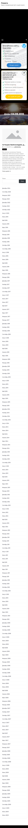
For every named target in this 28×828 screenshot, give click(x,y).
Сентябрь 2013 (6, 462)
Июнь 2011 (5, 559)
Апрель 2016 (5, 352)
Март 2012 (5, 527)
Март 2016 (5, 356)
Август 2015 (5, 380)
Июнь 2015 (5, 388)
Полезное (4, 149)
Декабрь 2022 (6, 202)
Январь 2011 (5, 576)
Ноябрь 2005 (6, 797)
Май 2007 (5, 733)
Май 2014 (5, 434)
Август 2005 (5, 808)
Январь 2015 (5, 405)
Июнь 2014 (5, 430)
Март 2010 (5, 612)
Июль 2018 (5, 256)
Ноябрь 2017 (5, 284)
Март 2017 (5, 313)
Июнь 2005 (5, 815)
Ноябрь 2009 (6, 626)
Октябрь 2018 (6, 245)
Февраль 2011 (6, 573)
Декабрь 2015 (6, 366)
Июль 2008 (5, 683)
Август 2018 (5, 252)
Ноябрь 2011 (5, 541)
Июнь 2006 (5, 772)
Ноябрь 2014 (5, 413)
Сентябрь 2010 (6, 591)
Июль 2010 (5, 598)
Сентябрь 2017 (6, 291)
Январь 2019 (5, 234)
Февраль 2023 (6, 195)
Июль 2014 (5, 427)
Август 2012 (5, 509)
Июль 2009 (5, 641)
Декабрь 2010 (6, 580)
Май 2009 (5, 648)
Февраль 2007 (6, 744)
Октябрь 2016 (6, 331)
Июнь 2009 (5, 644)
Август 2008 (5, 680)
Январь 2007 (6, 747)
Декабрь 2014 (6, 409)
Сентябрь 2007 (6, 719)
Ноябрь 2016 (5, 327)
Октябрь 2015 (6, 373)
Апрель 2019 (5, 224)
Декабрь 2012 (6, 494)
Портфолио (8, 61)
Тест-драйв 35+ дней (14, 96)
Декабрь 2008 (6, 665)
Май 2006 (5, 776)
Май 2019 (4, 220)
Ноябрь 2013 (5, 455)
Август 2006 (5, 765)
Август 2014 (5, 423)
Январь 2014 (5, 448)
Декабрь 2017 (6, 281)
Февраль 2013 (6, 487)
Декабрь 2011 (5, 537)
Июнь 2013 (5, 473)
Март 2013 (5, 484)
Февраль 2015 (6, 402)
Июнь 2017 (5, 302)
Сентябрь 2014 (6, 420)
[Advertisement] (14, 23)
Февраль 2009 (6, 658)
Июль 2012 (5, 512)
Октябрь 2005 (6, 801)
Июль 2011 (5, 555)
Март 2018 (5, 270)
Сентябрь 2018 (6, 249)
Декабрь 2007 (6, 708)
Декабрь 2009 (6, 623)
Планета (4, 3)
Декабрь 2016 (6, 324)
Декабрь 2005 (6, 794)
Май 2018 (5, 263)
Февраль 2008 (6, 701)
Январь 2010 (5, 619)
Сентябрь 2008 (6, 676)
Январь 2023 (6, 199)
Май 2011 (4, 562)
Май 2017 (5, 306)
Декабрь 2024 (6, 188)
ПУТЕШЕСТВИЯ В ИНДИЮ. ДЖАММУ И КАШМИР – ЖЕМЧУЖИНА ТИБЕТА (14, 145)
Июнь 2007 (5, 730)
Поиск (4, 178)
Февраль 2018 (6, 274)
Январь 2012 (5, 534)
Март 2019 (5, 227)
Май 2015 (5, 391)
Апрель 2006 (6, 779)
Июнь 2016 (5, 345)
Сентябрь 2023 (6, 192)
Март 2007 (5, 740)
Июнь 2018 (5, 259)
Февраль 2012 (6, 530)
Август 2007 (5, 722)
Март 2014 (5, 441)
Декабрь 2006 (6, 751)
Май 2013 (4, 477)
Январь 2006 (6, 790)
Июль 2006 (5, 769)
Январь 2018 (5, 277)
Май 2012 (4, 519)
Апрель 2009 (6, 651)
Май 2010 (5, 605)
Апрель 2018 (5, 267)
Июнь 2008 (5, 687)
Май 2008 (5, 690)
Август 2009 (5, 637)
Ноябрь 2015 (5, 370)
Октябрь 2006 (6, 758)
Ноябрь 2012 (5, 498)
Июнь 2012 (5, 516)
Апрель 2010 (5, 608)
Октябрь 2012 (6, 502)
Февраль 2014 (6, 445)
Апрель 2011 (5, 566)
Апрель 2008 (6, 694)
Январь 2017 (5, 320)
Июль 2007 (5, 726)
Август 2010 (5, 594)
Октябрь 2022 (6, 210)
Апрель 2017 (5, 309)
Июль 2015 (5, 384)
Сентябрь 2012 (6, 505)
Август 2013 (5, 466)
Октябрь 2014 (6, 416)
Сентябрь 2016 (6, 334)
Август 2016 (5, 338)
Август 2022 (5, 213)
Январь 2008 (6, 705)
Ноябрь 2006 (6, 754)
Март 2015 (5, 398)
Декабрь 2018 (6, 238)
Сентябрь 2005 (6, 804)
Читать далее (5, 171)
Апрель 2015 (5, 395)
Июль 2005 (5, 811)
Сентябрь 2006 (6, 762)
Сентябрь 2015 (6, 377)
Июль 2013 (5, 470)
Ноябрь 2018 (5, 242)
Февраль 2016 (6, 359)
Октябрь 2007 (6, 715)
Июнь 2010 (5, 601)
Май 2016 (5, 348)
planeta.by (17, 147)
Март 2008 (5, 698)
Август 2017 (5, 295)
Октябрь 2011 (5, 544)
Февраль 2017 (6, 316)
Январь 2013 (5, 491)
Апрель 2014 (5, 437)
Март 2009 (5, 655)
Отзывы (14, 61)
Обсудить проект (14, 65)
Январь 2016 (5, 363)
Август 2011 (5, 551)
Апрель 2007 (6, 737)
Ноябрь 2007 (6, 712)
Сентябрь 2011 (6, 548)
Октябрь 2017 (6, 288)
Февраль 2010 (6, 616)
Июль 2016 (5, 341)
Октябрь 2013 (6, 459)
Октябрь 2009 (6, 630)
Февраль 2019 (6, 231)
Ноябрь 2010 (5, 584)
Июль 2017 (5, 299)
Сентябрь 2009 (6, 633)
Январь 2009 (6, 662)
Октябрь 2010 (6, 587)
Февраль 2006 (6, 787)
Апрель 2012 (5, 523)
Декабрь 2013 (6, 452)
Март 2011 (5, 569)
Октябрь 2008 (6, 673)
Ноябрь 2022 (6, 206)
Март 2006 (5, 783)
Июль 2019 (5, 217)
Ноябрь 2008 (6, 669)
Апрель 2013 (5, 480)
